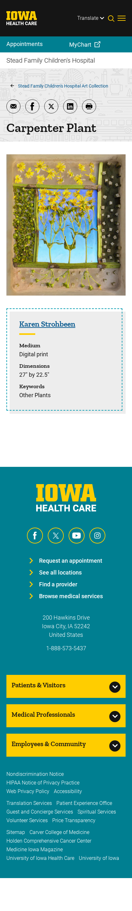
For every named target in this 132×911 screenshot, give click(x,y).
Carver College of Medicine (59, 832)
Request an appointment (70, 560)
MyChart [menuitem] (80, 44)
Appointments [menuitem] (24, 44)
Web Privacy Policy (27, 791)
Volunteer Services (27, 820)
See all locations (60, 572)
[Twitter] (56, 536)
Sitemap (15, 832)
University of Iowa (99, 858)
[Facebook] (35, 536)
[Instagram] (97, 536)
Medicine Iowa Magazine (34, 849)
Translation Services (29, 803)
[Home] (25, 18)
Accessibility (68, 791)
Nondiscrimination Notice (35, 774)
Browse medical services (71, 596)
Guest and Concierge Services (39, 812)
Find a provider (58, 584)
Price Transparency (73, 820)
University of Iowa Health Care (40, 858)
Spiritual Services (97, 812)
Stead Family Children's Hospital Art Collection (63, 86)
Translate (87, 18)
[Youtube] (77, 536)
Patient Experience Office (84, 803)
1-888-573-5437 (66, 648)
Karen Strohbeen (47, 323)
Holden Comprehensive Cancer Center (48, 841)
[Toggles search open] (113, 18)
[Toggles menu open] (122, 18)
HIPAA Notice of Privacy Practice (42, 783)
